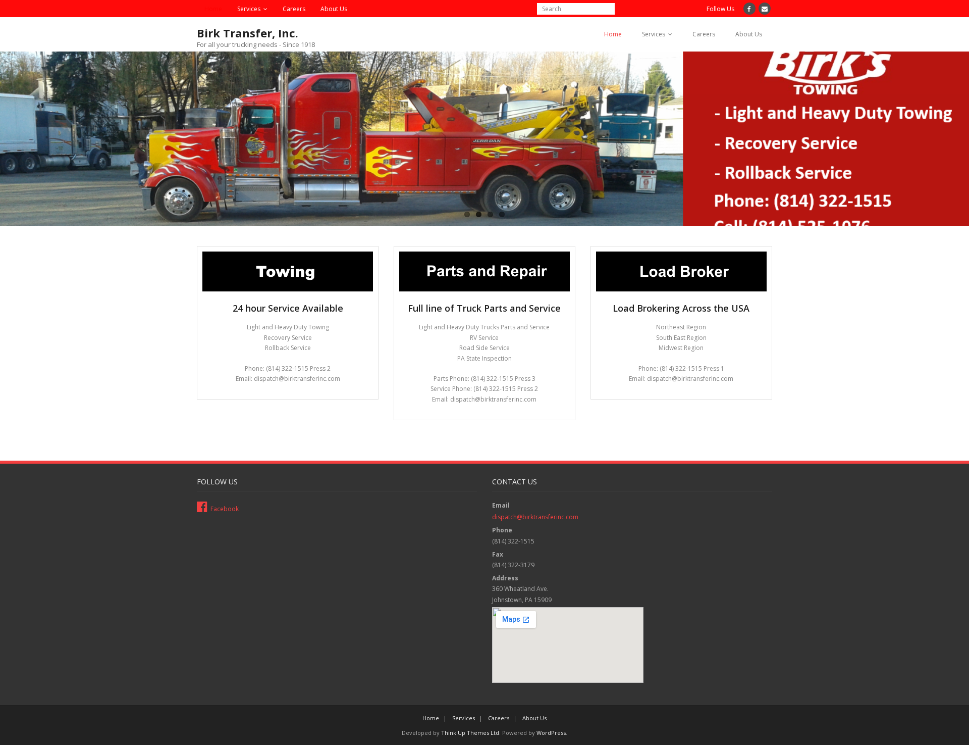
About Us (333, 9)
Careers (294, 9)
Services (248, 9)
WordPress (551, 732)
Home (213, 9)
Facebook (224, 509)
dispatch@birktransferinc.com (535, 517)
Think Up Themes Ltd (470, 732)
